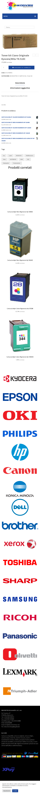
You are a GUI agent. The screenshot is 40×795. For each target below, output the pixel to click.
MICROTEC (19, 155)
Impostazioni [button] (6, 791)
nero (4, 159)
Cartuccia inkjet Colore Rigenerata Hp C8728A (20, 308)
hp (4, 155)
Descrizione (20, 83)
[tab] (20, 83)
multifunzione (29, 155)
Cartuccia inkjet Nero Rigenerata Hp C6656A (20, 212)
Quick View (20, 191)
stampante (6, 163)
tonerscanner (16, 163)
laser (10, 155)
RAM (21, 159)
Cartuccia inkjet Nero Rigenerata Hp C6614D (20, 260)
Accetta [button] (15, 791)
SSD (28, 159)
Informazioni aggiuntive (20, 88)
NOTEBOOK (13, 159)
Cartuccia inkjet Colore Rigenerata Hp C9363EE (20, 357)
